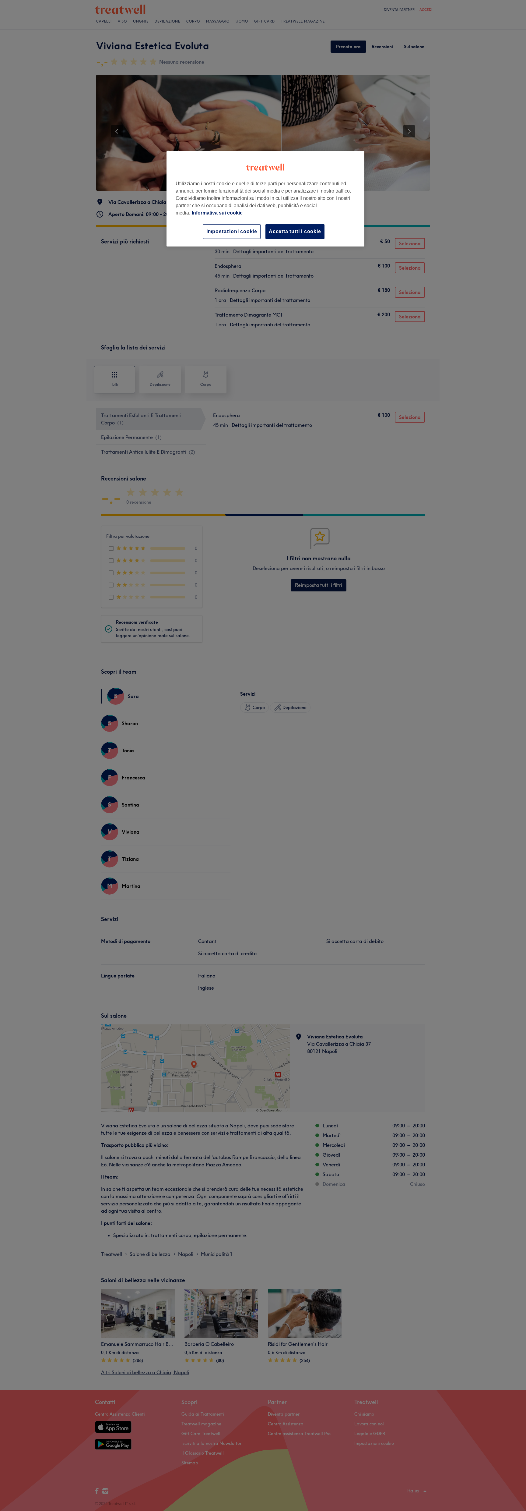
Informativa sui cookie (217, 212)
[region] (265, 199)
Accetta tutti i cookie (295, 231)
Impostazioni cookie (231, 231)
